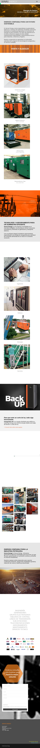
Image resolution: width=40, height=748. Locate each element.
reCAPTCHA (5, 704)
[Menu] (37, 1)
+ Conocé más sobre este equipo (13, 427)
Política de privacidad (20, 706)
